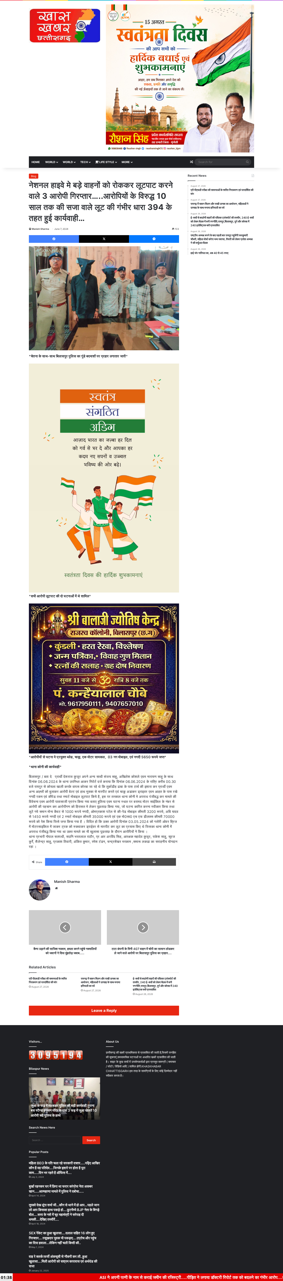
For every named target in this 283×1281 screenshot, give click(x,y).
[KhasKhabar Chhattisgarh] (64, 25)
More (126, 162)
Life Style (106, 162)
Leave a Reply (104, 1010)
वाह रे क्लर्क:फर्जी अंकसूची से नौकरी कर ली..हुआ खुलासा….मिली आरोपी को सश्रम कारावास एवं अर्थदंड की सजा (63, 1261)
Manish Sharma (40, 228)
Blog (33, 176)
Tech (84, 162)
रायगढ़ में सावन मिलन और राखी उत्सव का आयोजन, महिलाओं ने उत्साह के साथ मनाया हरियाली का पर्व (100, 982)
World (50, 162)
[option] (64, 1098)
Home (36, 162)
